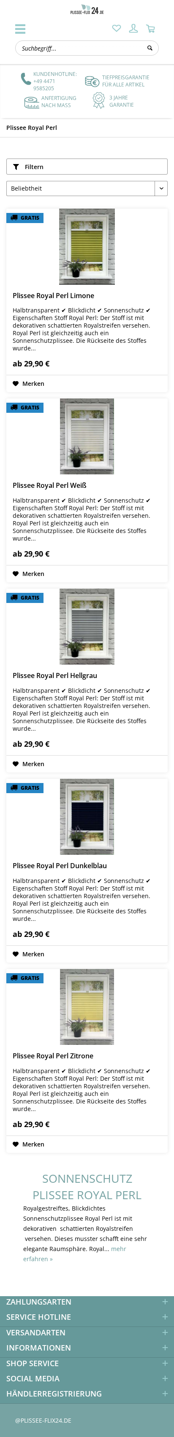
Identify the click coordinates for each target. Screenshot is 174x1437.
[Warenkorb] (150, 28)
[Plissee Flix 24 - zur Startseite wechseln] (87, 9)
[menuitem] (116, 28)
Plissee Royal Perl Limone (53, 295)
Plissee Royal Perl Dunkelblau (60, 865)
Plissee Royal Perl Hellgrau (55, 675)
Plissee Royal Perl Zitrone (53, 1055)
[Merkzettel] (116, 28)
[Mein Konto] (133, 28)
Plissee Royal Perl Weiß (50, 485)
